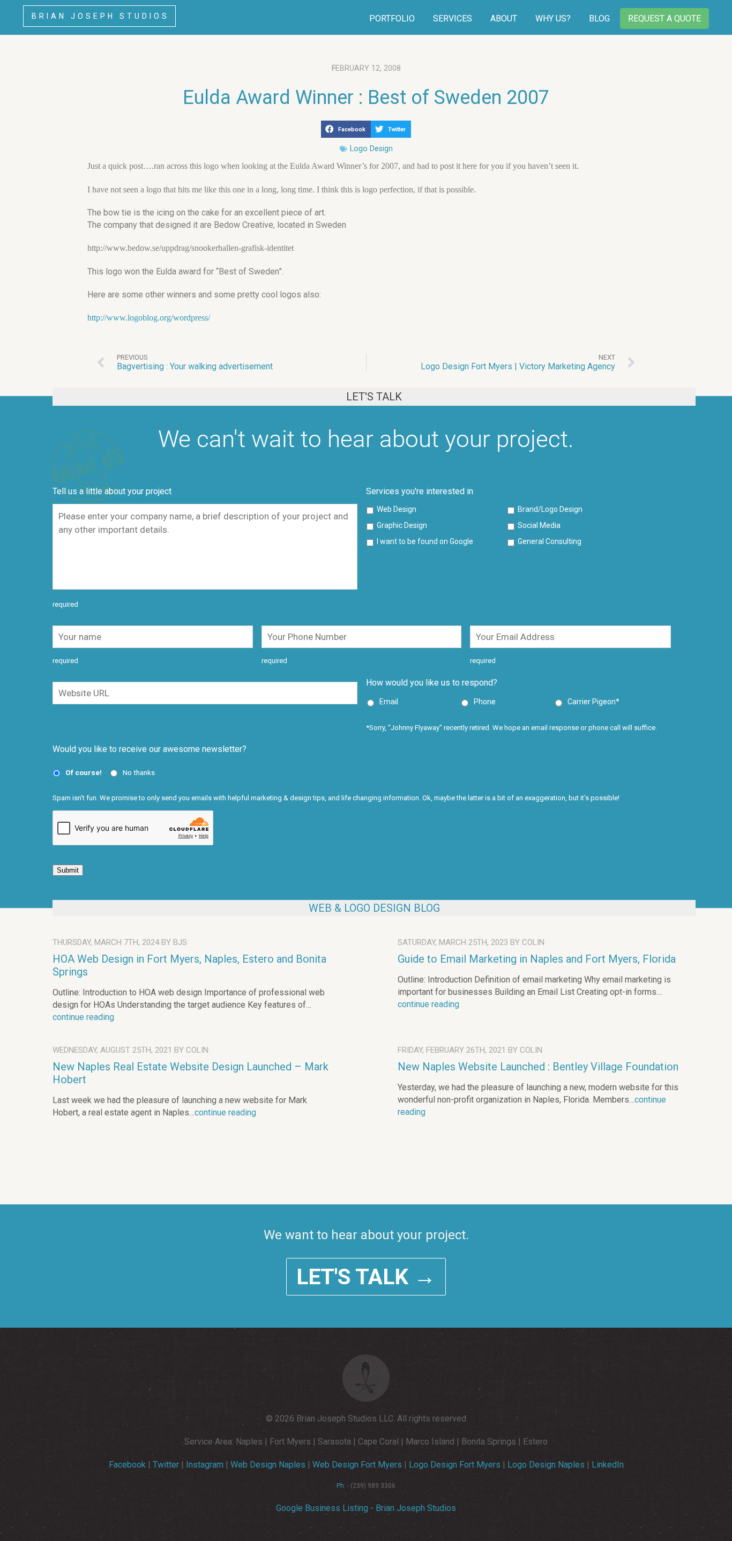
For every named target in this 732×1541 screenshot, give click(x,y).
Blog (599, 18)
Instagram (204, 1465)
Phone (485, 701)
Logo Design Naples (546, 1465)
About (503, 18)
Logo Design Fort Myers (455, 1465)
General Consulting (549, 541)
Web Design (396, 509)
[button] (346, 129)
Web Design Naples (267, 1465)
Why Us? (553, 18)
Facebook (127, 1465)
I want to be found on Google (425, 541)
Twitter (166, 1465)
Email (388, 701)
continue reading (83, 1017)
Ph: (341, 1486)
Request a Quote (664, 18)
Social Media (539, 525)
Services (452, 18)
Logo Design (371, 148)
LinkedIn (608, 1465)
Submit (68, 870)
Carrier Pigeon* (593, 701)
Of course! (83, 772)
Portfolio (392, 18)
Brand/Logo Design (550, 509)
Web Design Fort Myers (357, 1465)
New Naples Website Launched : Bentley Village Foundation (538, 1066)
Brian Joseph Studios (100, 16)
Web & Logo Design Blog (374, 908)
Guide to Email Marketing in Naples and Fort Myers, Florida (537, 958)
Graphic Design (402, 525)
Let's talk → (366, 1277)
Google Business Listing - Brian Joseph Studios (366, 1508)
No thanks (139, 772)
